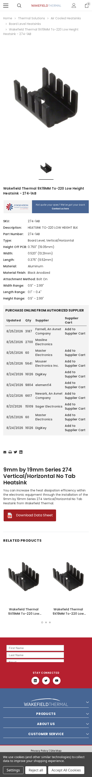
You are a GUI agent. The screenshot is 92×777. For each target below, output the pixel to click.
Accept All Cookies (66, 770)
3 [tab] (50, 622)
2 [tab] (46, 622)
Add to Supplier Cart (75, 331)
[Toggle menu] (5, 5)
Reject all (36, 770)
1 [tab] (42, 622)
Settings (13, 770)
